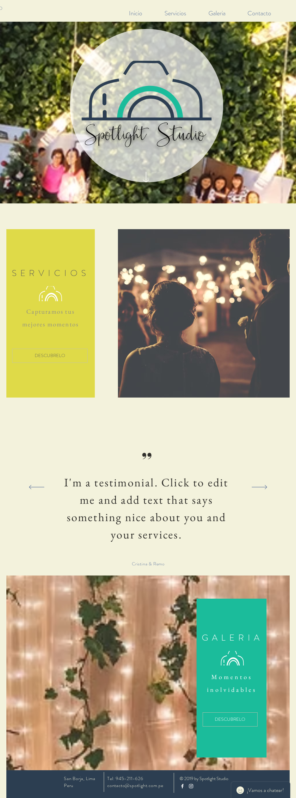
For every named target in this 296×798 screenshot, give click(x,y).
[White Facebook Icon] (182, 786)
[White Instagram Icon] (191, 786)
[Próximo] (259, 487)
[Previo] (36, 487)
